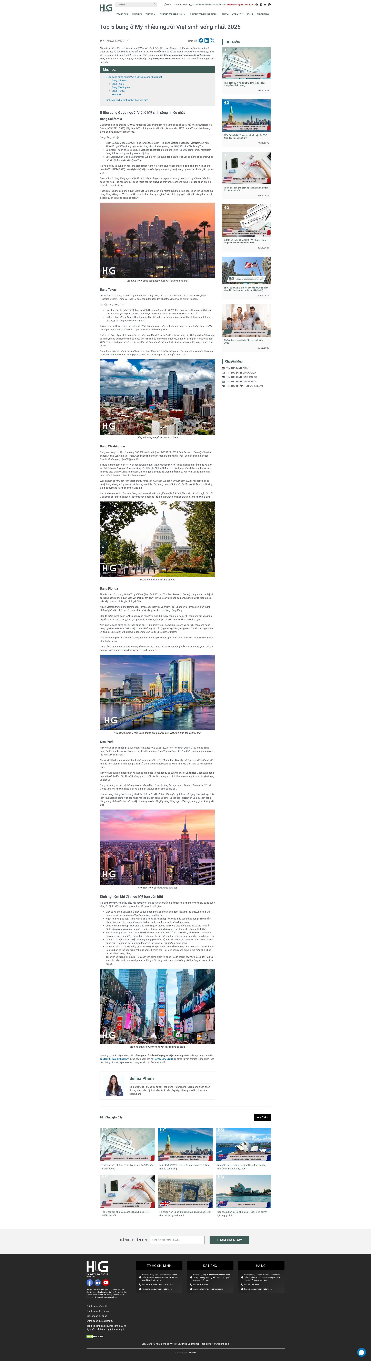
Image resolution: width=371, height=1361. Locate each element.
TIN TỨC (149, 14)
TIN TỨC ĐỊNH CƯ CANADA (241, 372)
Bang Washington (121, 87)
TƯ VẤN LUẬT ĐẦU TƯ (232, 14)
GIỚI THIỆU (137, 14)
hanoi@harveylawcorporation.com (258, 1289)
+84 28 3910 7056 (166, 1284)
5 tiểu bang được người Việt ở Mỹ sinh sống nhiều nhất (134, 77)
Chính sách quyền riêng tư (100, 1321)
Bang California (120, 80)
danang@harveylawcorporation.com (208, 1289)
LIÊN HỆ (249, 14)
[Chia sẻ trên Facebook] (201, 41)
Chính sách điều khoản (98, 1311)
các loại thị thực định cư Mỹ (114, 1059)
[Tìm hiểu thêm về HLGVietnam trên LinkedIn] (261, 4)
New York (116, 94)
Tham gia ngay (229, 1240)
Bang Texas (118, 84)
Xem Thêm (262, 1117)
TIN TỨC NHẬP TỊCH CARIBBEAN (244, 385)
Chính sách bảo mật (97, 1306)
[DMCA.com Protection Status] (95, 1337)
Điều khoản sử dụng (97, 1316)
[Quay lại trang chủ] (97, 1276)
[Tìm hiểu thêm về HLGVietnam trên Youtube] (265, 4)
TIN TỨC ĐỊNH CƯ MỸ (238, 368)
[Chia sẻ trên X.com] (212, 41)
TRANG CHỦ (122, 14)
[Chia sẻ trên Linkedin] (206, 41)
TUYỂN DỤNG (263, 14)
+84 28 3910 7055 (149, 1284)
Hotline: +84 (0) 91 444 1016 (240, 4)
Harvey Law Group (163, 1059)
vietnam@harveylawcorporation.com (209, 4)
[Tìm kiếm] (155, 5)
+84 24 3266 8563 (251, 1284)
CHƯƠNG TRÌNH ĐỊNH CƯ (171, 14)
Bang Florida (118, 91)
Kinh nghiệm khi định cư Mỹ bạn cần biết (127, 100)
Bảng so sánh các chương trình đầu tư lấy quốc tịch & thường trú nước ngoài (106, 1327)
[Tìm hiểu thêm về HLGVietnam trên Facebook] (256, 4)
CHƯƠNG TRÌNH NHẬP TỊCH (203, 14)
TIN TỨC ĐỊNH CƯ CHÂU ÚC (241, 381)
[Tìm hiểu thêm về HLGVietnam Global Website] (269, 4)
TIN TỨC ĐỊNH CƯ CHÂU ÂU (241, 377)
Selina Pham (141, 1078)
